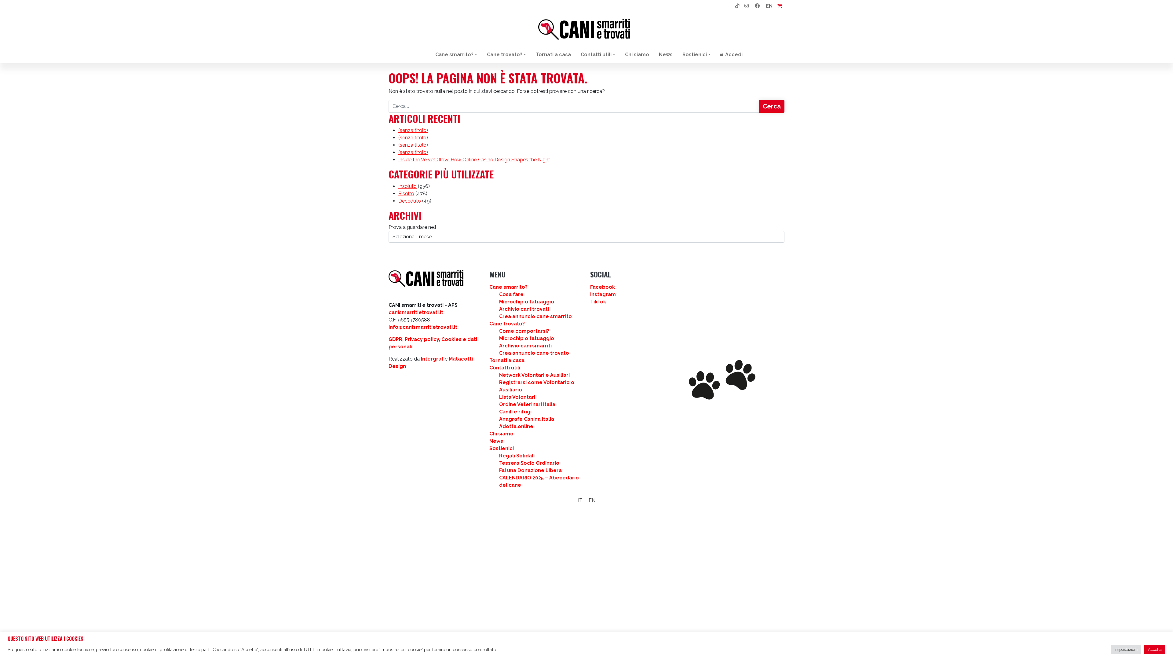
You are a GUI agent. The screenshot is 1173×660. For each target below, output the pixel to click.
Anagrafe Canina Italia (526, 419)
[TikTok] (737, 6)
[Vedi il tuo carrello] (779, 6)
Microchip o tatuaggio (526, 302)
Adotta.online (516, 426)
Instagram (603, 294)
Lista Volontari (517, 397)
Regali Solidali (517, 456)
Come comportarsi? (524, 331)
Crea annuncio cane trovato (534, 353)
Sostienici (694, 54)
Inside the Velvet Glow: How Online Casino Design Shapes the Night (474, 160)
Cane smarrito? (454, 54)
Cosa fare (511, 294)
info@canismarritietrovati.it (423, 327)
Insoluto (407, 186)
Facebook (602, 287)
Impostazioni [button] (1126, 649)
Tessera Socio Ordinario (529, 463)
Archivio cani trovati (524, 309)
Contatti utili (596, 54)
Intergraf (432, 359)
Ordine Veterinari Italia (527, 404)
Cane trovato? (504, 54)
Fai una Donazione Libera (530, 470)
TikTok (598, 302)
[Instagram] (746, 6)
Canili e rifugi (515, 412)
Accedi (733, 54)
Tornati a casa (553, 54)
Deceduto (409, 201)
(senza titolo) (413, 130)
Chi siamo (637, 54)
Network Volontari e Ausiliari (534, 375)
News (666, 54)
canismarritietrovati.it (416, 312)
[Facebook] (757, 6)
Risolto (406, 193)
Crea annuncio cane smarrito (535, 316)
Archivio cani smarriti (525, 346)
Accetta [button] (1155, 649)
